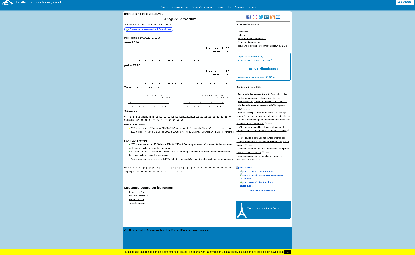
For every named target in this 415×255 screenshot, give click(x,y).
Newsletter (204, 230)
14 (173, 116)
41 (174, 120)
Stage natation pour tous (249, 42)
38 (162, 120)
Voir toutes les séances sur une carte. (142, 87)
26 (222, 116)
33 (142, 120)
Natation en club (136, 199)
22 (206, 116)
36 (154, 120)
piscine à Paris (270, 208)
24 (214, 116)
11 (161, 116)
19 (193, 116)
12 (165, 116)
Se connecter (404, 2)
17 (185, 116)
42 (178, 120)
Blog (229, 7)
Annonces (239, 7)
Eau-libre (251, 7)
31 (133, 120)
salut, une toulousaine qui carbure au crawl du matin (262, 46)
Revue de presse (189, 230)
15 (177, 116)
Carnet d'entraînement (202, 7)
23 (210, 116)
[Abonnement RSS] (272, 19)
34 (146, 120)
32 (137, 120)
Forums (220, 7)
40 (170, 120)
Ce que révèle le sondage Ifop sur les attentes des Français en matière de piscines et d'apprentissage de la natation (263, 141)
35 (150, 120)
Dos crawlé (243, 31)
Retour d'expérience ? (139, 196)
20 (197, 116)
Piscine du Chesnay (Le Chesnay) (195, 128)
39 (166, 120)
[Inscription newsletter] (277, 19)
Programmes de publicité (158, 230)
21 (202, 116)
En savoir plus (275, 251)
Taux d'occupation (137, 203)
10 (157, 116)
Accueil (164, 7)
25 (218, 116)
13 (169, 116)
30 (129, 120)
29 (125, 120)
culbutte (241, 35)
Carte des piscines (180, 7)
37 (158, 120)
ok (288, 252)
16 (181, 116)
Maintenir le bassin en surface (252, 38)
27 (226, 116)
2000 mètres (136, 128)
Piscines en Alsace (138, 192)
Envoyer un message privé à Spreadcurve (150, 29)
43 (182, 120)
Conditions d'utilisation (134, 230)
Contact (175, 230)
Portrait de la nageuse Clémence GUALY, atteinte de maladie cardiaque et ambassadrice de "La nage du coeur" (262, 105)
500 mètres (136, 151)
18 (189, 116)
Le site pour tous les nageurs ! (38, 2)
